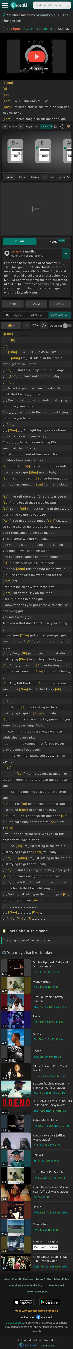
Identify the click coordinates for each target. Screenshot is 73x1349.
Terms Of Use (43, 1279)
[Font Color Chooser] (11, 325)
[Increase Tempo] (21, 126)
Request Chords (45, 1247)
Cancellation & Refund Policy (25, 1285)
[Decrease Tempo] (5, 126)
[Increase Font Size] (44, 325)
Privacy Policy (61, 1279)
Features (28, 1279)
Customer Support (36, 1291)
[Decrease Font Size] (26, 325)
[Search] (67, 5)
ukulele (35, 176)
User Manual (56, 1285)
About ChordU (12, 1279)
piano (22, 176)
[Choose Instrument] (44, 177)
